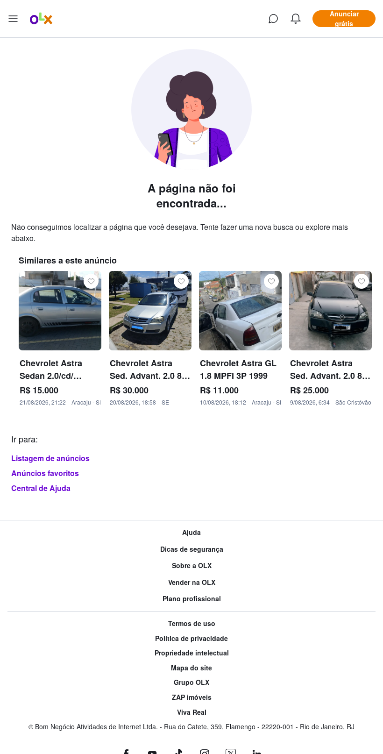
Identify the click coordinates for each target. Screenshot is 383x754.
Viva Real (191, 712)
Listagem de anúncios (50, 458)
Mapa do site (191, 667)
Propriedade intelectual (192, 652)
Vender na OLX (191, 582)
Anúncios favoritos (45, 473)
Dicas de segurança (191, 549)
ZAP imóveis (192, 697)
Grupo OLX (191, 682)
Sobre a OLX (192, 565)
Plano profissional (192, 598)
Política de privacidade (191, 638)
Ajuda (191, 532)
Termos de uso (191, 623)
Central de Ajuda (41, 488)
